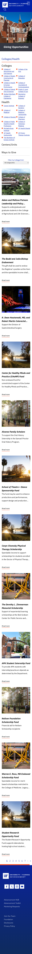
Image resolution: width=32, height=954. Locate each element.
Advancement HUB (11, 900)
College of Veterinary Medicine (21, 124)
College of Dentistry (21, 107)
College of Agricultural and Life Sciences (9, 71)
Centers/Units (9, 144)
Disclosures (8, 923)
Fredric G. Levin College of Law (23, 90)
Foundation (8, 919)
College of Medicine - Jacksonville (22, 112)
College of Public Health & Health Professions (9, 124)
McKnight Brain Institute (9, 129)
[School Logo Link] (10, 5)
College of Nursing (10, 117)
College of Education (21, 77)
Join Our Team (9, 916)
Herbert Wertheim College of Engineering (9, 96)
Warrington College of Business (21, 96)
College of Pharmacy (21, 118)
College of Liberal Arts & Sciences (9, 90)
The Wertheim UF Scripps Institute (9, 139)
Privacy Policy (9, 926)
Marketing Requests (12, 906)
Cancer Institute (9, 106)
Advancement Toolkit (12, 903)
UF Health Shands (24, 128)
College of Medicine (7, 111)
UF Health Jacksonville (8, 134)
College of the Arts (22, 70)
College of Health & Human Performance (9, 85)
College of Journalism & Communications (23, 85)
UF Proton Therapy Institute (24, 134)
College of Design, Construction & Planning (9, 78)
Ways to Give (9, 152)
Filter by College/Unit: (16, 160)
